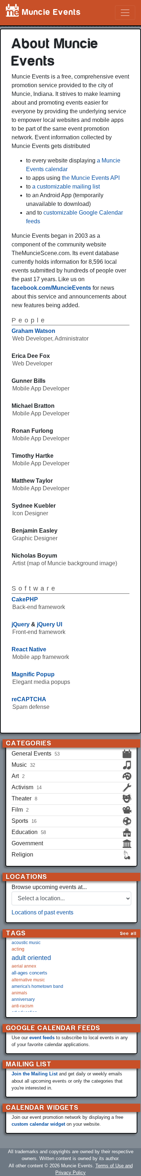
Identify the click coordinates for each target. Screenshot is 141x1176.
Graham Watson (33, 331)
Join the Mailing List (34, 1073)
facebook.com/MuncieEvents (51, 288)
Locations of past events (42, 912)
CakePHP (25, 599)
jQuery (21, 624)
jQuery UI (49, 624)
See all (128, 933)
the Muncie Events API (91, 178)
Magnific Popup (33, 674)
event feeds (42, 1037)
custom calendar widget (38, 1124)
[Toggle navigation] (125, 12)
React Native (29, 649)
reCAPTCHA (29, 699)
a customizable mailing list (66, 186)
